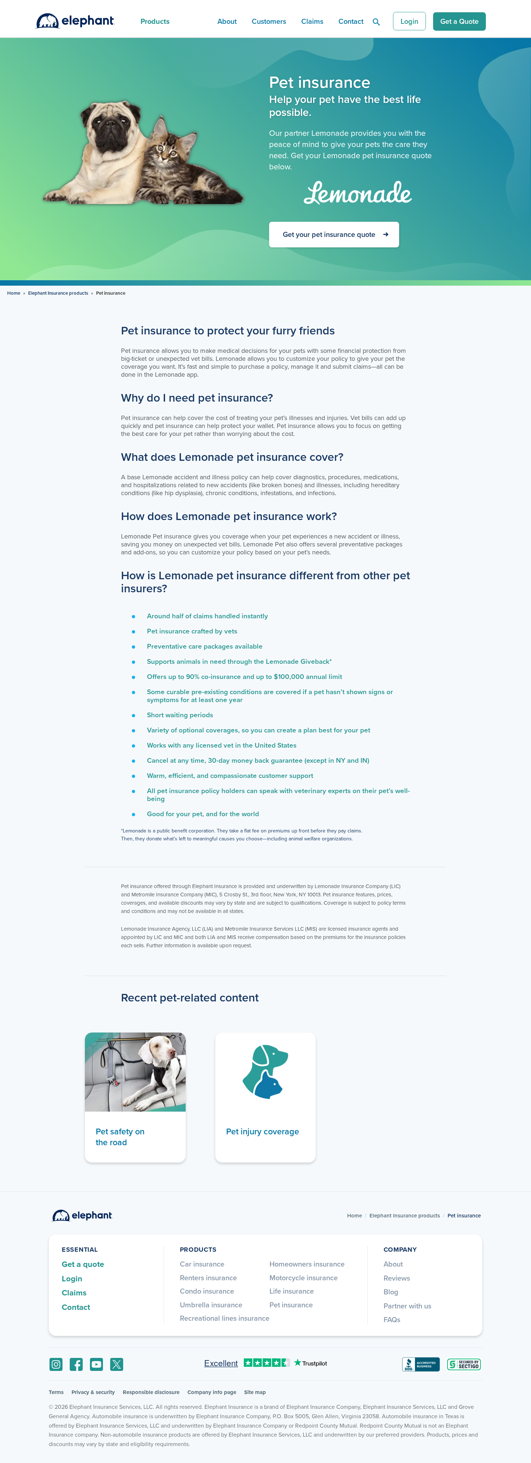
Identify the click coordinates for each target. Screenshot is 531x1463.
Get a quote (83, 1264)
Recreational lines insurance (224, 1318)
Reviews (397, 1278)
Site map (255, 1392)
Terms (56, 1392)
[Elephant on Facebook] (76, 1364)
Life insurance (291, 1291)
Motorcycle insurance (303, 1277)
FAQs (392, 1319)
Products (155, 21)
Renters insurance (208, 1277)
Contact (350, 21)
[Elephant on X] (116, 1364)
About (227, 21)
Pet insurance (291, 1304)
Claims (312, 21)
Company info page (211, 1392)
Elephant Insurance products (58, 293)
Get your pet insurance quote (329, 234)
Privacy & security (93, 1392)
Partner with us (407, 1305)
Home (13, 293)
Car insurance (202, 1264)
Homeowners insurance (307, 1264)
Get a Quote (459, 21)
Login (409, 21)
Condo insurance (207, 1291)
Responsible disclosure (151, 1392)
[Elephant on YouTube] (96, 1364)
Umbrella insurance (211, 1304)
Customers (269, 21)
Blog (391, 1291)
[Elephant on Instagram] (56, 1364)
